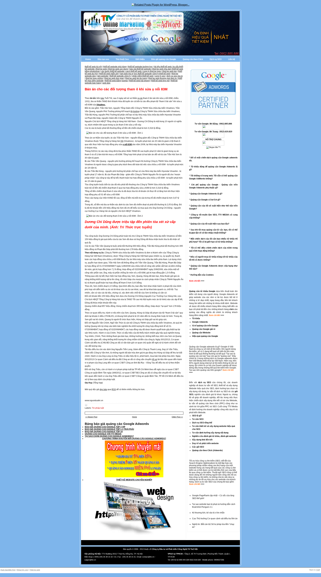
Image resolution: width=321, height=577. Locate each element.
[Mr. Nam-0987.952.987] (213, 145)
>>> (222, 315)
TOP (318, 570)
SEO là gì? (197, 416)
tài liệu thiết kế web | (163, 66)
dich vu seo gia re (175, 76)
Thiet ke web (35, 570)
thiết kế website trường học (140, 66)
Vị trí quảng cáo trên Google (205, 325)
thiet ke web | (102, 69)
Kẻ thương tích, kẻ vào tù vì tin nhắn (208, 513)
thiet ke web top (170, 71)
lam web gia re (126, 73)
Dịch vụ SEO (216, 59)
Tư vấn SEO (197, 419)
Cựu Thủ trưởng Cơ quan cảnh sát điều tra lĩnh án (215, 518)
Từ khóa (196, 318)
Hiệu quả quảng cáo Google (205, 336)
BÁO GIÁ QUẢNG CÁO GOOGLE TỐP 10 (104, 431)
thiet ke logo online (94, 78)
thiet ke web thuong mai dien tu (162, 78)
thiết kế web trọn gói (160, 80)
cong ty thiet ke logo (152, 71)
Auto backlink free (8, 570)
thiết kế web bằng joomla (116, 80)
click (231, 309)
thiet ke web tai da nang (136, 78)
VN (121, 141)
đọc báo (103, 389)
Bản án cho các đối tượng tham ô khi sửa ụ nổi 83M (126, 89)
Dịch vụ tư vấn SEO (203, 482)
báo (102, 98)
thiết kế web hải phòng (139, 80)
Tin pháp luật (98, 408)
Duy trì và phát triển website (205, 443)
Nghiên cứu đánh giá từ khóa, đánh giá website (214, 436)
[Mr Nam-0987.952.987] (213, 129)
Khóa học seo (22, 570)
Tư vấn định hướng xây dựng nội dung (210, 433)
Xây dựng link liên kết (202, 440)
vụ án (140, 98)
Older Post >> (177, 417)
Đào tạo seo (103, 59)
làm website (102, 76)
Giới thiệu (140, 59)
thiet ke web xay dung (118, 69)
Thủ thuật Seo (122, 59)
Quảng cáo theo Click (193, 59)
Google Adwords (200, 322)
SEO (218, 461)
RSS (114, 389)
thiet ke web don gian (114, 78)
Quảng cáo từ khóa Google (202, 291)
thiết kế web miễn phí (109, 73)
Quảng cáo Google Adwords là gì (205, 194)
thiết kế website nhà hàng (115, 66)
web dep (106, 83)
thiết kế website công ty (120, 76)
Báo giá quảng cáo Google (163, 59)
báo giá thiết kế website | (141, 69)
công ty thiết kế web (161, 73)
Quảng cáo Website (201, 333)
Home (88, 59)
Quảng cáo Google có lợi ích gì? (205, 200)
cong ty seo (160, 76)
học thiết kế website (143, 73)
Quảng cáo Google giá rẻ (203, 329)
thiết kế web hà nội (93, 66)
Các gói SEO (198, 447)
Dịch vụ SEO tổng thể (202, 423)
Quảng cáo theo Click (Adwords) (207, 450)
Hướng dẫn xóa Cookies (202, 275)
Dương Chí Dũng (98, 222)
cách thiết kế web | (134, 71)
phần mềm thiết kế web (142, 76)
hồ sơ (154, 359)
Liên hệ (231, 59)
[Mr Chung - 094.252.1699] (213, 137)
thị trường (135, 111)
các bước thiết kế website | (113, 71)
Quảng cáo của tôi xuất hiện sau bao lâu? (209, 224)
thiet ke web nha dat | (162, 69)
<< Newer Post (91, 417)
